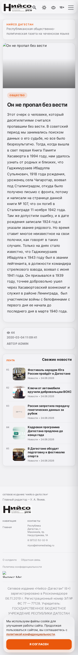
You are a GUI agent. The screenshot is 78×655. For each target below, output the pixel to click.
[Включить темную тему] (44, 7)
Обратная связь (30, 559)
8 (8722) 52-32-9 (38, 540)
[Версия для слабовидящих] (53, 7)
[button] (71, 7)
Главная (7, 527)
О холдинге (10, 559)
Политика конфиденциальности (22, 566)
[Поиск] (34, 7)
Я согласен (39, 644)
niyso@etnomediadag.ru (41, 545)
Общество (17, 95)
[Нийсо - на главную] (21, 7)
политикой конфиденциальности (30, 634)
